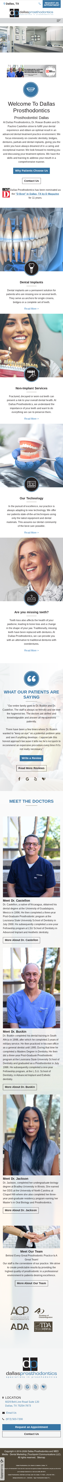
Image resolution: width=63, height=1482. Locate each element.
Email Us (11, 1412)
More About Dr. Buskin (20, 1087)
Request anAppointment (51, 4)
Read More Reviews (31, 768)
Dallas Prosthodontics (38, 1451)
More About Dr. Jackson (21, 1210)
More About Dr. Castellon (21, 940)
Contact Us (31, 180)
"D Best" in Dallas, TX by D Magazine (37, 194)
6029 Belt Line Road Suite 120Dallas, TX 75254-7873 (22, 1401)
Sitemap (41, 1457)
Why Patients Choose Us (31, 170)
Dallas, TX (12, 3)
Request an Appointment (31, 1427)
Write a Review (31, 758)
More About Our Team (31, 1283)
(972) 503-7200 (14, 1419)
